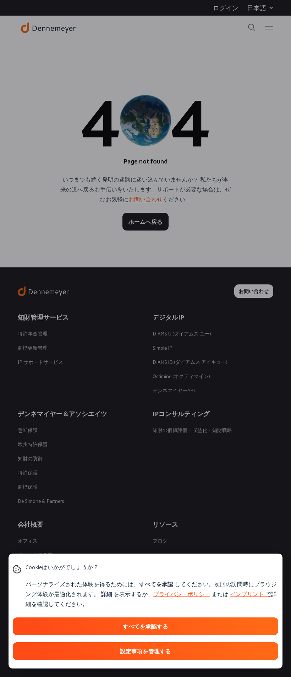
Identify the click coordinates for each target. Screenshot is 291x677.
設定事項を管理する (145, 651)
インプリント (247, 594)
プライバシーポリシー (181, 594)
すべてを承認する (145, 626)
